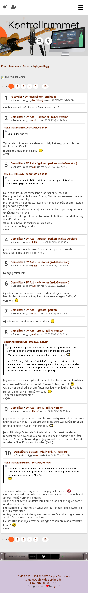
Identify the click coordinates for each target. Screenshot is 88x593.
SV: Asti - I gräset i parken (41, 310)
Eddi (34, 242)
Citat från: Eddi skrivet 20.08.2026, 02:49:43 (25, 127)
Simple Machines (59, 576)
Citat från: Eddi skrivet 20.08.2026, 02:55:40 (25, 174)
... (40, 86)
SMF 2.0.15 (24, 576)
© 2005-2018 (50, 583)
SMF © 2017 (40, 576)
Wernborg (37, 100)
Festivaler (16, 96)
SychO (56, 586)
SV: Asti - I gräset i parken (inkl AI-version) (51, 163)
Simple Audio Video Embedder (44, 579)
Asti (34, 120)
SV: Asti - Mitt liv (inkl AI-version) (45, 331)
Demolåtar (17, 117)
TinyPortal (36, 583)
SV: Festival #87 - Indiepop (41, 96)
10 (45, 86)
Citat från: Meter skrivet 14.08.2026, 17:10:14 (26, 341)
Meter (35, 411)
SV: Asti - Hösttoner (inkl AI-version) (47, 117)
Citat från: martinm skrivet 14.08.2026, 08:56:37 (27, 462)
